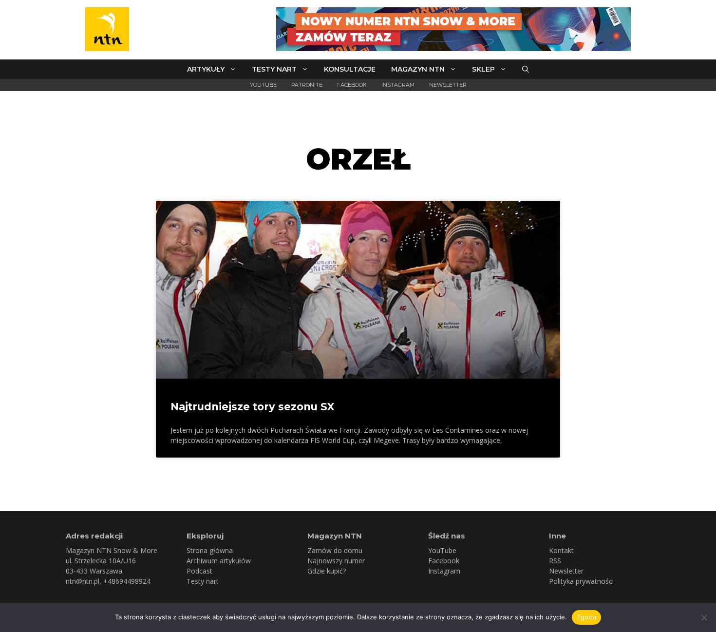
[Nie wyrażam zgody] (704, 617)
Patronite (306, 84)
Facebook (352, 84)
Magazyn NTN (418, 69)
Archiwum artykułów (219, 560)
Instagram (398, 84)
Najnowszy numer (336, 560)
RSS (555, 560)
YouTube (263, 84)
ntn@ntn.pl (82, 581)
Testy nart (274, 69)
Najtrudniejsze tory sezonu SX (252, 407)
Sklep (483, 69)
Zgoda (586, 617)
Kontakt (561, 550)
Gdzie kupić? (326, 570)
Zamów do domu (334, 550)
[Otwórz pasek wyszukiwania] (525, 69)
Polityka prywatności (581, 581)
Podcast (199, 570)
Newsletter (448, 84)
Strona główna (210, 550)
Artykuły (206, 69)
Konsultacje (350, 69)
